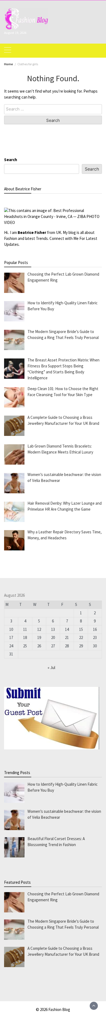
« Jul (51, 667)
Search (10, 159)
